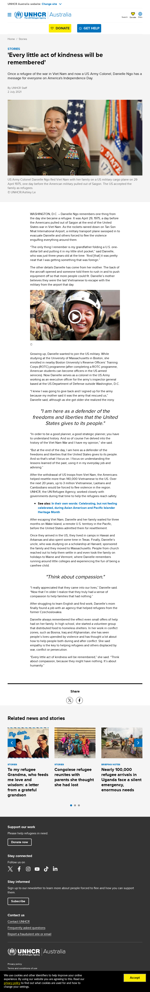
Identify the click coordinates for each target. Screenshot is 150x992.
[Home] (27, 15)
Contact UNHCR (19, 921)
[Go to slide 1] (72, 806)
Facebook (19, 868)
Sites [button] (140, 17)
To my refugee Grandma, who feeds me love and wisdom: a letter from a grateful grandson (28, 782)
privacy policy (12, 983)
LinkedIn (55, 868)
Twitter (10, 868)
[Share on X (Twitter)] (69, 700)
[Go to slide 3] (80, 806)
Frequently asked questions (26, 928)
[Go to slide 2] (76, 806)
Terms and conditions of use (22, 968)
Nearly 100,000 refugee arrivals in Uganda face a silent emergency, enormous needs (121, 779)
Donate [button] (133, 17)
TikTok (46, 868)
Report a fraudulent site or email (29, 934)
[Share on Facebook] (79, 700)
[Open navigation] (9, 15)
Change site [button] (49, 4)
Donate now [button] (19, 842)
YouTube (37, 868)
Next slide (138, 743)
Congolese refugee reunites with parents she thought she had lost (74, 777)
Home (11, 39)
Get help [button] (91, 28)
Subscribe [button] (18, 901)
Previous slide (12, 743)
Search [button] (125, 17)
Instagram (28, 868)
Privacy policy (15, 964)
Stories (23, 39)
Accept (135, 977)
